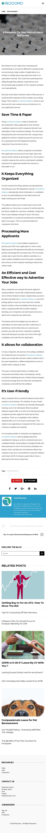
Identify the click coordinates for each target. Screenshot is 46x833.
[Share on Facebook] (10, 488)
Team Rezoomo (20, 498)
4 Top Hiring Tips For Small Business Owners (26, 526)
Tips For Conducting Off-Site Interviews (19, 612)
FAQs (3, 768)
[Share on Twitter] (15, 488)
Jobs (3, 770)
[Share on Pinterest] (29, 488)
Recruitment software (10, 150)
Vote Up (18, 480)
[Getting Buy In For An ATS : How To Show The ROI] (23, 585)
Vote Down (31, 480)
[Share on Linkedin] (35, 488)
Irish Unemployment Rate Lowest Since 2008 (22, 681)
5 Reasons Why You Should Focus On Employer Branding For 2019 (18, 622)
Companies (5, 772)
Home (3, 11)
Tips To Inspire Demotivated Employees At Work (20, 534)
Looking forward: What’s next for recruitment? (22, 672)
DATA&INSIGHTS (13, 471)
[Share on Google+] (22, 488)
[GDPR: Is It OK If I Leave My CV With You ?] (23, 645)
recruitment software (25, 101)
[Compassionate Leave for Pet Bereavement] (23, 702)
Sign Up (4, 810)
